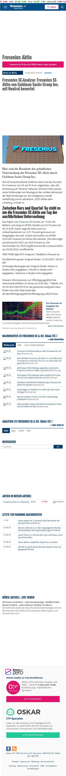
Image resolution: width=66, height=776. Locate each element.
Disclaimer (34, 766)
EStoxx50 (44, 1)
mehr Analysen (58, 424)
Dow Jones (37, 753)
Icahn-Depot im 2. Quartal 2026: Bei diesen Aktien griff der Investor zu (39, 521)
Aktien (49, 317)
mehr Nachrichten (57, 339)
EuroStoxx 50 (26, 753)
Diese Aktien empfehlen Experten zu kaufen (38, 542)
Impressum (25, 761)
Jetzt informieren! (56, 326)
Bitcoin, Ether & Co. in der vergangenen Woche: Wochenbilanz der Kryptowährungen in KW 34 (39, 529)
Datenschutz (22, 766)
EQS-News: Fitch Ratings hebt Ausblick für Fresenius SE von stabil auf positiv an (39, 376)
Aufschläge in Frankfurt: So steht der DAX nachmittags (38, 390)
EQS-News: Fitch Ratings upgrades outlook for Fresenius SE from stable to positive (38, 369)
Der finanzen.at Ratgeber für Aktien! (54, 306)
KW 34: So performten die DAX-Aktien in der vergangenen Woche (40, 548)
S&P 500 (35, 756)
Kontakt (15, 761)
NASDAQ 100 (48, 753)
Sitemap (12, 766)
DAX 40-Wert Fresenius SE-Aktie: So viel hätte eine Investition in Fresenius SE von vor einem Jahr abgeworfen (39, 361)
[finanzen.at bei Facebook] (8, 748)
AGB (42, 766)
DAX (4, 1)
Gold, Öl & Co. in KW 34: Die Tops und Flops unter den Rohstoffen (40, 536)
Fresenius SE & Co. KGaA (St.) (16, 501)
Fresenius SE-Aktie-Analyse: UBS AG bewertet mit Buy (39, 352)
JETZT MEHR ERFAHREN (33, 735)
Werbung (35, 761)
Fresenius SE (25, 221)
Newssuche (9, 442)
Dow (23, 1)
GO (58, 446)
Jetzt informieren (33, 699)
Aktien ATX (10, 753)
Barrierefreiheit (47, 761)
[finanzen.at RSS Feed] (14, 748)
